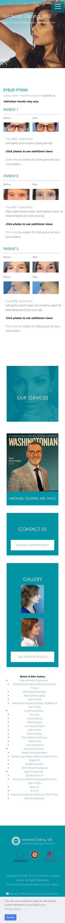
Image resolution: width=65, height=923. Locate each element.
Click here (12, 159)
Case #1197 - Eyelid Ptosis (19, 207)
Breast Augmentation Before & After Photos (34, 756)
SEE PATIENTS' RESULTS (32, 657)
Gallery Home (10, 95)
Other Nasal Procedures (34, 737)
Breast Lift (34, 760)
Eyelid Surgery (34, 733)
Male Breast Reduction (34, 691)
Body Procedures (33, 771)
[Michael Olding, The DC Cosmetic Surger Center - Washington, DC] (32, 20)
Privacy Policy (50, 893)
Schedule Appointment (32, 545)
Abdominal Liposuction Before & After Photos (34, 794)
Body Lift (34, 786)
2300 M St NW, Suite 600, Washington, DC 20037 (32, 884)
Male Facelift (34, 699)
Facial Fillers (34, 741)
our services (32, 398)
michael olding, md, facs (32, 498)
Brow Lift (34, 714)
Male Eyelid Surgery (34, 695)
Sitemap (13, 893)
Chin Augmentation (34, 726)
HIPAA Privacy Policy (30, 893)
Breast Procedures (34, 748)
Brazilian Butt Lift (34, 775)
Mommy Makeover (34, 798)
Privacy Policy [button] (13, 909)
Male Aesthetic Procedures (34, 680)
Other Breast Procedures (34, 767)
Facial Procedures (30, 95)
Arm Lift (34, 790)
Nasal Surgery (34, 722)
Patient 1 (10, 109)
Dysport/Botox (34, 718)
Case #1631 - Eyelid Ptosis (19, 139)
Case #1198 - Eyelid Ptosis (19, 301)
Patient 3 (10, 249)
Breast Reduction (35, 764)
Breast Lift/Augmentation (34, 752)
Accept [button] (10, 917)
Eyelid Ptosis (34, 729)
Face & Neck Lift (34, 745)
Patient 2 (10, 176)
